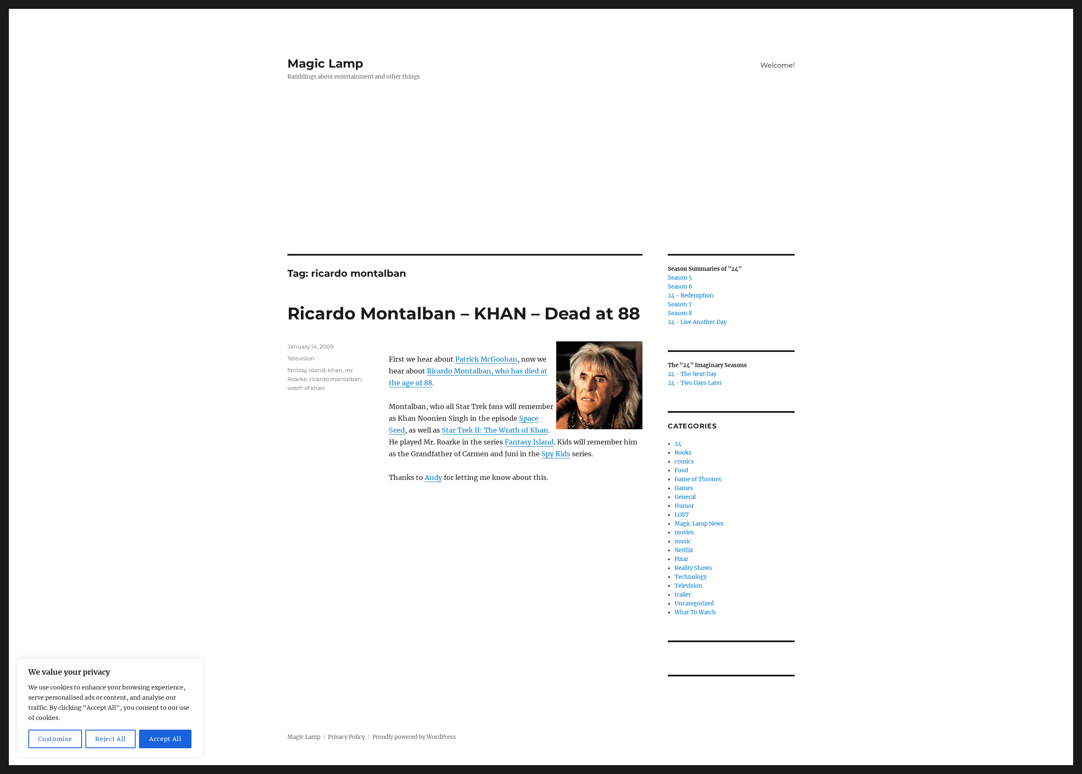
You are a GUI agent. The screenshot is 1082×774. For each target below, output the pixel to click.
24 (678, 443)
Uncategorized (694, 603)
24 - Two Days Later (695, 383)
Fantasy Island (529, 442)
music (683, 541)
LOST (682, 514)
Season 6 (680, 286)
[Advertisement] (541, 191)
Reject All (110, 739)
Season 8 (680, 313)
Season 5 (680, 277)
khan (335, 370)
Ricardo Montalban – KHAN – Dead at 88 (463, 313)
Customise (55, 739)
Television (300, 358)
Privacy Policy (346, 737)
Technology (691, 576)
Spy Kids (555, 454)
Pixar (682, 559)
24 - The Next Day (692, 374)
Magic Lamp (325, 63)
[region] (110, 707)
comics (684, 461)
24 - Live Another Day (697, 322)
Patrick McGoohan (486, 359)
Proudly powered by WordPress (414, 737)
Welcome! (777, 65)
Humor (684, 506)
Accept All (165, 739)
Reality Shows (693, 568)
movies (684, 532)
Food (681, 470)
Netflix (684, 550)
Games (684, 488)
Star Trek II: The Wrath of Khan (495, 430)
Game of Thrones (698, 479)
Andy (433, 477)
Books (683, 452)
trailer (683, 594)
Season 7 (680, 304)
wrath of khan (306, 387)
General (685, 497)
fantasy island (306, 370)
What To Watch (695, 612)
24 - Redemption (690, 295)
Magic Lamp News (699, 523)
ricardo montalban (335, 379)
